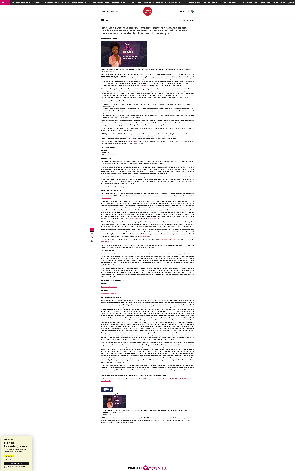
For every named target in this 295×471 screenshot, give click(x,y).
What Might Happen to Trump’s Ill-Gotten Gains (109, 2)
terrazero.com (106, 198)
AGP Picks (5, 2)
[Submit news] (92, 230)
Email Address (9, 456)
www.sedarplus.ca (106, 241)
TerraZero (104, 79)
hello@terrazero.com (154, 218)
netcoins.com (147, 196)
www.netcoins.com (144, 236)
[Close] (30, 437)
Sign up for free (17, 463)
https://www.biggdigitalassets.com (169, 239)
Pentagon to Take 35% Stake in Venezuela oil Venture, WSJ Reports (156, 2)
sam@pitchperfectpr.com (108, 293)
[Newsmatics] (92, 241)
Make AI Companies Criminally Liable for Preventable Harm (66, 2)
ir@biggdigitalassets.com (109, 155)
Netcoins (168, 77)
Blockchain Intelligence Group (181, 77)
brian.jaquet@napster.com (109, 287)
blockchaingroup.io (177, 196)
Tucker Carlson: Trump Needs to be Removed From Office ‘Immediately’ (210, 2)
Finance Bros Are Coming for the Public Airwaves (22, 2)
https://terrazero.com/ (134, 218)
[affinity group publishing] (92, 237)
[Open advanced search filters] (184, 20)
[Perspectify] (92, 234)
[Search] (180, 20)
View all (291, 2)
